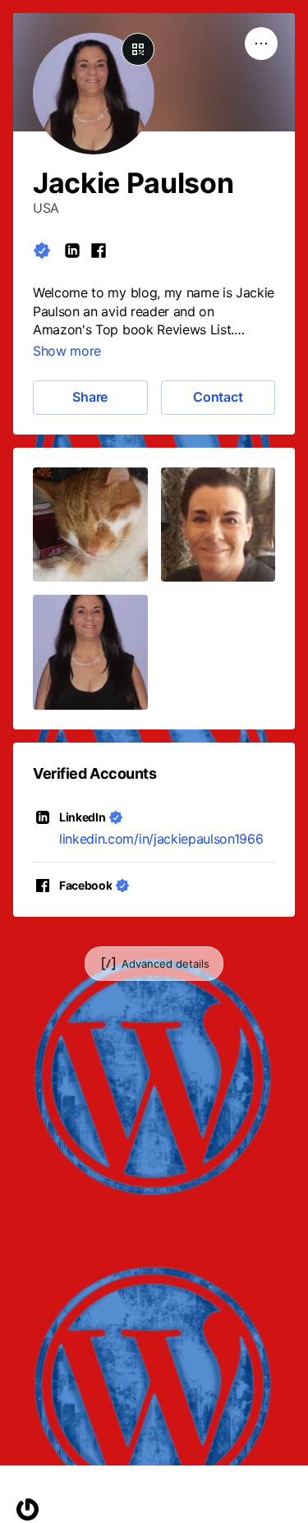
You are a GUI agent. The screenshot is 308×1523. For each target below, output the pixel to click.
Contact (217, 397)
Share (90, 397)
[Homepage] (27, 1509)
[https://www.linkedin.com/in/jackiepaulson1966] (72, 250)
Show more (67, 351)
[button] (90, 524)
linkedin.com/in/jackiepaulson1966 (161, 839)
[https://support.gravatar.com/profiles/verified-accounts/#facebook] (98, 250)
